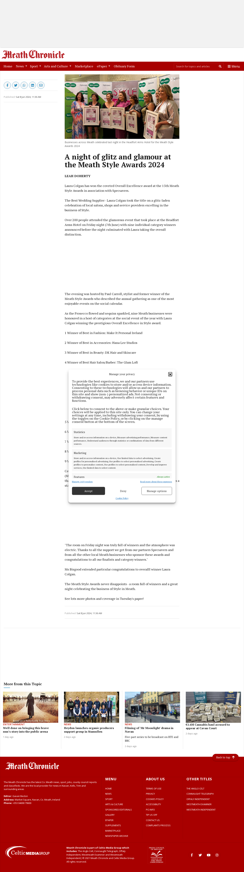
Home (9, 66)
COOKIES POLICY (155, 799)
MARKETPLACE (113, 830)
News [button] (20, 66)
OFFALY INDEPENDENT (198, 799)
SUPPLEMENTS (113, 825)
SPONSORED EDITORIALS (118, 809)
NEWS (108, 793)
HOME (108, 788)
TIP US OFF (151, 814)
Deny (123, 491)
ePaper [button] (102, 66)
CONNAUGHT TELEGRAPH (200, 793)
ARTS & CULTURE (114, 804)
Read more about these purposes (156, 481)
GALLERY (109, 814)
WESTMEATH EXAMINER (198, 804)
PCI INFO (150, 809)
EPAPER (109, 820)
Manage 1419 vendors (82, 481)
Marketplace (85, 66)
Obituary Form (125, 66)
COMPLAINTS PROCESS (158, 825)
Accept (88, 491)
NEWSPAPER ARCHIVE (116, 836)
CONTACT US (153, 820)
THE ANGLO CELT (195, 788)
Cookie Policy (122, 498)
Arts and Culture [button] (56, 66)
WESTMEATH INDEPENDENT (201, 809)
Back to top (223, 757)
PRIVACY (150, 793)
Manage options (157, 491)
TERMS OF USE (153, 788)
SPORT (109, 799)
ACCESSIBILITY (153, 804)
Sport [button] (34, 66)
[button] (170, 374)
